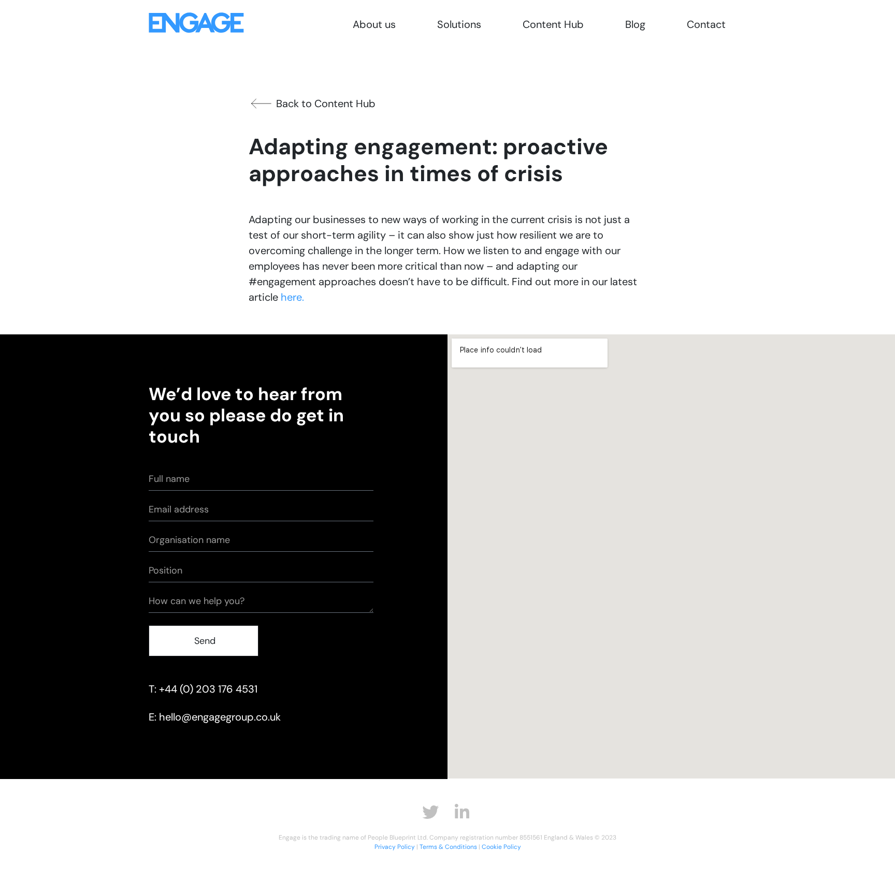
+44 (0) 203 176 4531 (208, 689)
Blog (635, 24)
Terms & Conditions (448, 847)
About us (374, 24)
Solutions (459, 24)
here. (292, 297)
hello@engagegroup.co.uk (220, 717)
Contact (706, 24)
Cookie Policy (501, 847)
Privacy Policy (394, 847)
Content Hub (553, 24)
